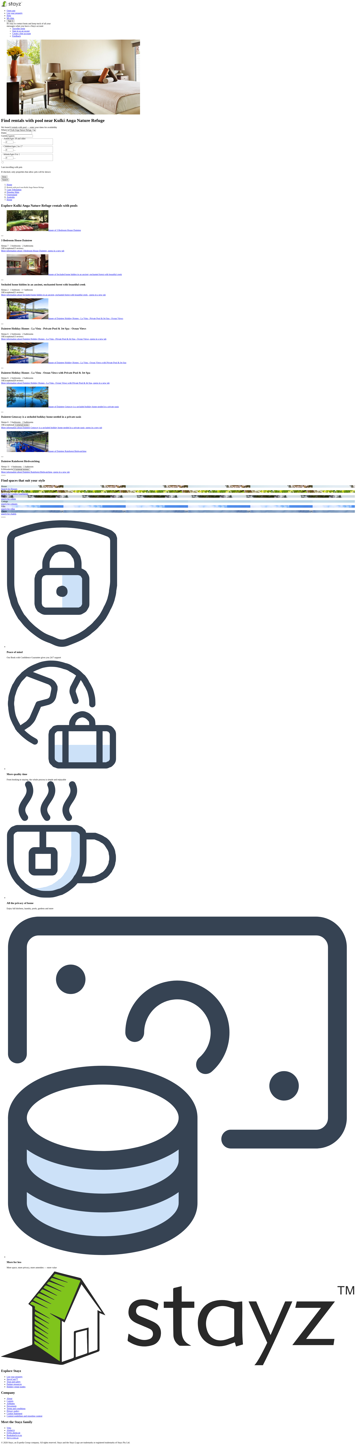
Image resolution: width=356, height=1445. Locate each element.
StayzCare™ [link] (12, 1379)
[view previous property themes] (2, 517)
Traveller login (18, 28)
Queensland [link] (12, 194)
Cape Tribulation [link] (14, 189)
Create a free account (21, 33)
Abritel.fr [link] (11, 1430)
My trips (10, 18)
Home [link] (9, 184)
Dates (3, 133)
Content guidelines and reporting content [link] (24, 1416)
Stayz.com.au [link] (12, 1438)
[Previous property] (2, 475)
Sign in (10, 21)
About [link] (9, 1398)
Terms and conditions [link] (16, 1408)
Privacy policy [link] (13, 1411)
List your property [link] (15, 1377)
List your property (15, 13)
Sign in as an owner (21, 31)
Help (9, 15)
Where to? (5, 130)
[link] (35, 36)
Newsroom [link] (11, 1406)
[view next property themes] (4, 517)
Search (5, 180)
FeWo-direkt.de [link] (13, 1433)
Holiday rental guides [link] (16, 1387)
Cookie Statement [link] (14, 1413)
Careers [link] (10, 1401)
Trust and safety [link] (14, 1382)
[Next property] (4, 475)
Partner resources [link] (14, 1384)
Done (4, 177)
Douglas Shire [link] (13, 192)
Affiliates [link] (11, 1403)
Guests (4, 136)
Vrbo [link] (9, 1428)
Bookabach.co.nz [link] (14, 1435)
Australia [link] (11, 197)
